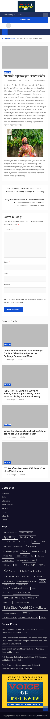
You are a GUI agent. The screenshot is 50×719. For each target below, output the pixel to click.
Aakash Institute (10, 532)
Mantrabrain (42, 716)
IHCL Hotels (40, 556)
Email (6, 273)
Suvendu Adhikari (22, 602)
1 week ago (10, 360)
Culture (5, 497)
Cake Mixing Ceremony (13, 546)
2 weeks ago (10, 400)
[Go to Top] (45, 708)
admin (27, 81)
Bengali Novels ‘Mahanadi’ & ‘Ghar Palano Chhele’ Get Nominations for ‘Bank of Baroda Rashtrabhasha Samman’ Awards (24, 203)
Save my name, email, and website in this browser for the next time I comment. (25, 301)
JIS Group (29, 564)
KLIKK (42, 564)
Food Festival (21, 556)
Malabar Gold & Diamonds (17, 576)
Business (5, 493)
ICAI (31, 556)
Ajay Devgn (10, 537)
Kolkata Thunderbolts (30, 571)
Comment (8, 229)
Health (4, 512)
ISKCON (17, 565)
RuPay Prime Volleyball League (16, 588)
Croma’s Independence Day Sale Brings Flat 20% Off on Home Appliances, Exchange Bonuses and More (23, 353)
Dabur (25, 551)
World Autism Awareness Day (28, 617)
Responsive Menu (45, 15)
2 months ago (11, 437)
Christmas (31, 546)
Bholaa (35, 542)
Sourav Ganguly (22, 592)
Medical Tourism (8, 581)
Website (7, 285)
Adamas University (26, 532)
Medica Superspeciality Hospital (26, 581)
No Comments (39, 81)
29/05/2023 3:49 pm (13, 81)
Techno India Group (11, 613)
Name (7, 262)
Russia (34, 588)
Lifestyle (7, 72)
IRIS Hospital (7, 565)
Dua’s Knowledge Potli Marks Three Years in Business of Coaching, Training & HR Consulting (25, 190)
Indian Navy (8, 560)
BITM (44, 542)
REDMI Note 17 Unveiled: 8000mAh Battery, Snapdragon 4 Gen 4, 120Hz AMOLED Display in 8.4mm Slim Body (22, 394)
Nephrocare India (9, 584)
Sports (4, 520)
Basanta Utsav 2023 (9, 542)
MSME (42, 581)
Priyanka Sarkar (22, 584)
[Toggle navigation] (11, 32)
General (5, 508)
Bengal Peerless (24, 542)
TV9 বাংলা (27, 613)
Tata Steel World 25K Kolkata (25, 608)
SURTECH (7, 602)
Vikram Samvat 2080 (10, 617)
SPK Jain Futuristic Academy (20, 597)
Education (6, 501)
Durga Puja (8, 556)
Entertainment (7, 505)
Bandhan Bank (27, 537)
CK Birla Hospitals (11, 551)
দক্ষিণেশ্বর (43, 617)
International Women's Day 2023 (26, 560)
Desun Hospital (38, 551)
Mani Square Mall (38, 577)
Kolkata (10, 571)
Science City (7, 593)
